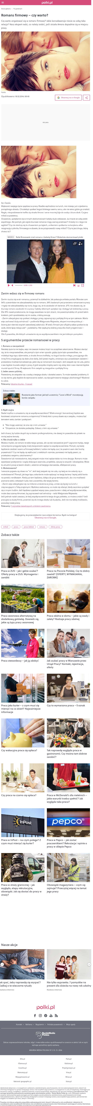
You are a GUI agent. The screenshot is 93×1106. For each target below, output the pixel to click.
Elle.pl (22, 1059)
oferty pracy (55, 527)
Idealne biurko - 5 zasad (21, 384)
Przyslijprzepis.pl (68, 1068)
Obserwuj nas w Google (70, 97)
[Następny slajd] (89, 964)
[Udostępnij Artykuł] (86, 98)
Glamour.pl (22, 1063)
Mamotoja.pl (22, 1072)
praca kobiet (29, 527)
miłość (5, 527)
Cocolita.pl (22, 1068)
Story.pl (69, 1081)
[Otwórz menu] (2, 2)
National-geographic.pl (22, 1081)
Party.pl (69, 1059)
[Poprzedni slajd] (2, 964)
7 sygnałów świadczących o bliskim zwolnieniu (31, 506)
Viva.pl (68, 1072)
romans (42, 527)
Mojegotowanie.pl (23, 1077)
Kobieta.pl (69, 1063)
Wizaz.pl (69, 1077)
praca (16, 527)
